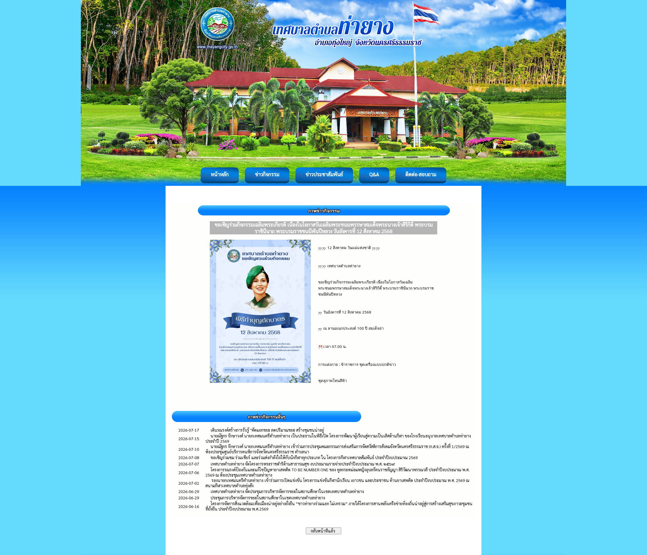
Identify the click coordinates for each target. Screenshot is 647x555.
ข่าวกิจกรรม (267, 174)
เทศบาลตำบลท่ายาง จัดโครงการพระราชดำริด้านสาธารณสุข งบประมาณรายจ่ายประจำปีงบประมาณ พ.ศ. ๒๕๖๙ (303, 464)
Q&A (374, 174)
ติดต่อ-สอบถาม (420, 174)
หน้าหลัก (220, 174)
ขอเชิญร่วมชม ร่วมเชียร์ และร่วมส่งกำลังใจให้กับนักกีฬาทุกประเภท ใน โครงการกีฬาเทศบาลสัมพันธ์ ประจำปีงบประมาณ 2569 (314, 457)
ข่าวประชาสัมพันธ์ (324, 174)
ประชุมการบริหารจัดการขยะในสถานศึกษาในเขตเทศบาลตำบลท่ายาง (268, 497)
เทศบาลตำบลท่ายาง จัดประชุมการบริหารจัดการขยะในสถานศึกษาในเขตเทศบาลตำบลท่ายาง (287, 491)
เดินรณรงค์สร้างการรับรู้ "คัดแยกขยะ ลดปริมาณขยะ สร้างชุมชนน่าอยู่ (267, 430)
